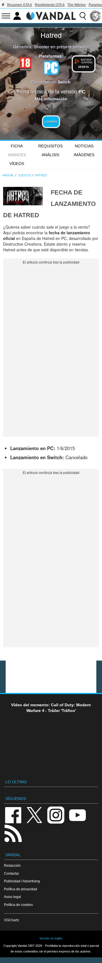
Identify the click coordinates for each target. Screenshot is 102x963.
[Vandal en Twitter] (35, 814)
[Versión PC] (51, 68)
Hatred (51, 35)
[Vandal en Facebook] (13, 814)
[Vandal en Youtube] (77, 814)
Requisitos (50, 146)
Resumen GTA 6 (19, 5)
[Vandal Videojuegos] (51, 15)
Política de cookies (18, 904)
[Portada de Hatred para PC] (23, 195)
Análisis (50, 155)
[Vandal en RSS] (13, 833)
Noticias (84, 146)
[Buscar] (83, 16)
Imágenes (84, 155)
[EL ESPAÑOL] (95, 16)
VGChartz (11, 920)
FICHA (17, 146)
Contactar (11, 873)
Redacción (12, 865)
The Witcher (76, 5)
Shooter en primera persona (61, 46)
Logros (51, 121)
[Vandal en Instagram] (56, 814)
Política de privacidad (20, 889)
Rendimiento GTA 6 (50, 5)
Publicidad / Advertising (22, 881)
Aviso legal (12, 897)
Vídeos (16, 163)
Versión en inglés (51, 938)
